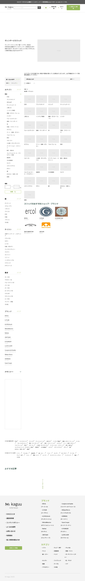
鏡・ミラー (42, 453)
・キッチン (44, 560)
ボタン (8, 169)
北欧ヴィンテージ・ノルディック (13, 235)
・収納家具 (56, 551)
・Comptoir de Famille (68, 505)
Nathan (7, 333)
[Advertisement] (42, 24)
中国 (6, 217)
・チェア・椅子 (57, 548)
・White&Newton (47, 524)
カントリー (8, 255)
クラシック (8, 263)
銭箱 (8, 177)
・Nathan (44, 530)
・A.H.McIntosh (46, 517)
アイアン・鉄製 (9, 302)
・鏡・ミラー (44, 554)
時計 (8, 138)
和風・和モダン (9, 246)
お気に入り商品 (73, 7)
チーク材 (7, 288)
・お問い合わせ (10, 531)
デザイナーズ (8, 266)
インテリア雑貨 (11, 110)
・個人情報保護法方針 (12, 540)
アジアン (7, 252)
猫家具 (8, 158)
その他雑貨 (10, 160)
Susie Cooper (8, 364)
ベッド (49, 453)
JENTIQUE (8, 338)
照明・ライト (36, 455)
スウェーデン (8, 206)
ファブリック (68, 455)
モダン (6, 241)
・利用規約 (8, 536)
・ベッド (55, 554)
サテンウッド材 (9, 296)
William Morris (8, 355)
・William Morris (66, 511)
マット (28, 455)
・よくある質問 (10, 527)
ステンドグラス (11, 166)
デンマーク (8, 203)
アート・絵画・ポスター (13, 132)
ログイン (62, 7)
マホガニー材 (8, 280)
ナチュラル (8, 238)
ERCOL (7, 316)
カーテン (45, 455)
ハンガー (9, 116)
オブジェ (9, 130)
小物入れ (9, 108)
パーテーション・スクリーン (14, 147)
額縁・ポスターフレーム (13, 113)
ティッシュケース (11, 105)
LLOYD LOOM (8, 346)
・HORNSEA (64, 517)
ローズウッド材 (9, 291)
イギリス (7, 209)
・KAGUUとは (10, 514)
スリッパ (9, 102)
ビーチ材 (7, 299)
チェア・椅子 (20, 455)
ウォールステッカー (12, 119)
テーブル (72, 453)
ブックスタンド (11, 99)
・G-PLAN (44, 511)
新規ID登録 (53, 7)
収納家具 (33, 453)
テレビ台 (25, 453)
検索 (11, 191)
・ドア (66, 564)
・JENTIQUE (45, 536)
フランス (7, 220)
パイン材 (7, 285)
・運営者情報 (9, 518)
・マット (43, 551)
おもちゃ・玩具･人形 (12, 174)
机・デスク (65, 453)
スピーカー (10, 140)
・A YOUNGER (64, 530)
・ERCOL (44, 505)
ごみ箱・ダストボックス (13, 143)
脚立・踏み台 (10, 150)
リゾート (7, 257)
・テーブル (56, 564)
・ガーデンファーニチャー (70, 556)
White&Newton (9, 329)
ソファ (19, 453)
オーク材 (7, 277)
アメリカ (7, 211)
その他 (6, 222)
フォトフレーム (11, 135)
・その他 (55, 567)
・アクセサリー (45, 567)
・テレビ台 (67, 548)
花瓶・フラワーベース (12, 127)
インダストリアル (9, 260)
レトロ (6, 244)
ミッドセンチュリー (10, 249)
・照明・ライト (68, 551)
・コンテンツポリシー (12, 523)
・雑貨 (43, 564)
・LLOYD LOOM (65, 536)
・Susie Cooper (66, 524)
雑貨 (6, 94)
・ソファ (43, 548)
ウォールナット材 (9, 283)
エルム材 (7, 293)
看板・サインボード (12, 121)
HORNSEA (7, 359)
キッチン (56, 453)
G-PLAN (7, 321)
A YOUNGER (8, 342)
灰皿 (8, 97)
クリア (18, 79)
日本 (6, 214)
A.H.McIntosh (8, 325)
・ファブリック (57, 560)
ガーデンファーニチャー (56, 455)
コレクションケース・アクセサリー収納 (14, 154)
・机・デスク (67, 560)
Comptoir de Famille (10, 351)
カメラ (8, 163)
